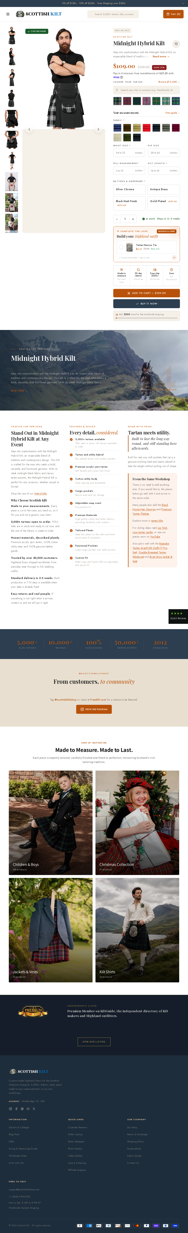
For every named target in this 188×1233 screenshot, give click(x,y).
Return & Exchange (137, 1134)
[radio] (117, 101)
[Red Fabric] (146, 128)
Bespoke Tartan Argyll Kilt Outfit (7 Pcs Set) (151, 548)
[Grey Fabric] (166, 128)
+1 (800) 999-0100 (19, 1196)
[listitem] (11, 35)
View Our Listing (94, 1041)
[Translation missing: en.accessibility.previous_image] (29, 129)
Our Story (132, 1127)
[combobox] (146, 90)
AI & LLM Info (16, 1163)
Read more (17, 390)
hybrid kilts (41, 493)
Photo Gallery (75, 1148)
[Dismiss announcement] (183, 3)
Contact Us (133, 1163)
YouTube (155, 536)
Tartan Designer (76, 1141)
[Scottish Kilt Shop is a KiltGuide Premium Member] (33, 1011)
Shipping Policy (135, 1141)
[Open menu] (7, 14)
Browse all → (169, 81)
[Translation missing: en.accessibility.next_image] (98, 129)
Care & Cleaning (77, 1163)
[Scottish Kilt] (39, 14)
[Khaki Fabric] (137, 128)
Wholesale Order (18, 1156)
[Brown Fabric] (127, 128)
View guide (171, 112)
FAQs (11, 1141)
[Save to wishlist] (176, 44)
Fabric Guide (134, 1156)
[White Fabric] (117, 137)
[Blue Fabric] (117, 128)
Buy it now (149, 303)
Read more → (161, 56)
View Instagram (96, 709)
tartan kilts (157, 521)
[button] (178, 616)
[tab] (53, 229)
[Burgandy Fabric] (176, 128)
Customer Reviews (77, 1127)
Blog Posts (14, 1134)
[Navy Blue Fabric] (156, 128)
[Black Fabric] (137, 137)
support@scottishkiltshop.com (24, 1189)
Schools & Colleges (19, 1127)
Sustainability (134, 1148)
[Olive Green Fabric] (127, 137)
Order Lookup (75, 1134)
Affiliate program (77, 1170)
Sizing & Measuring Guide (23, 1148)
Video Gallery (75, 1156)
